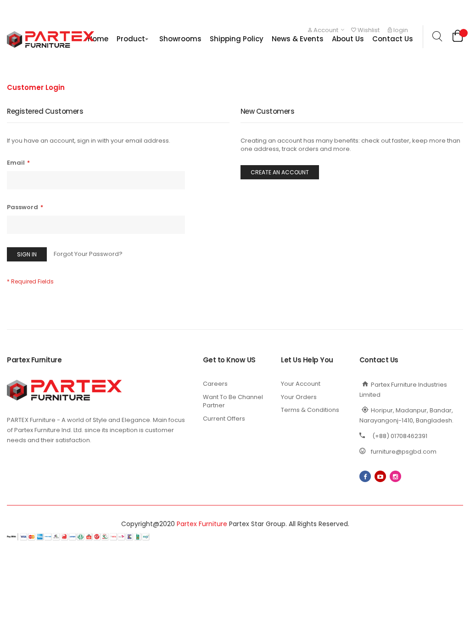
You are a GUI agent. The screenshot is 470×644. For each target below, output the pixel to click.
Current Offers (224, 418)
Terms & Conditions (310, 409)
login (400, 30)
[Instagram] (395, 476)
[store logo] (50, 39)
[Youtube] (380, 476)
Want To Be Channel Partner (233, 401)
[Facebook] (365, 476)
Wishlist (368, 30)
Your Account (300, 383)
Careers (215, 383)
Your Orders (299, 397)
